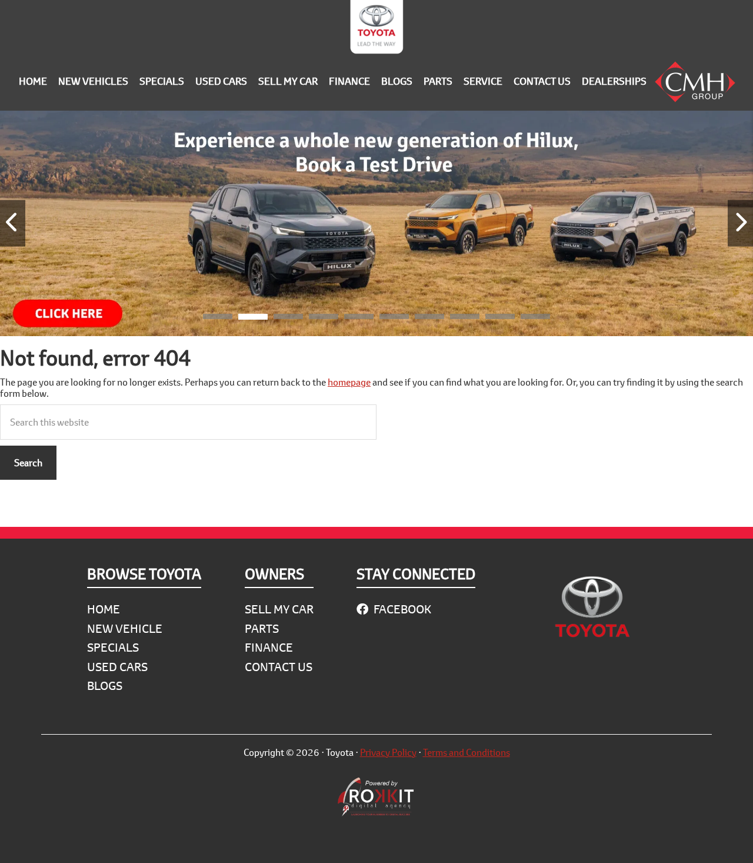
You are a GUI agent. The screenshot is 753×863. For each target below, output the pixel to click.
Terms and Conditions (466, 752)
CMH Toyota (376, 29)
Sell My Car (279, 609)
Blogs (104, 685)
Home (103, 609)
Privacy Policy (388, 752)
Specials (113, 647)
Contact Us (278, 667)
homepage (349, 382)
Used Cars (117, 667)
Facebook (401, 609)
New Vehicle (124, 628)
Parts (262, 628)
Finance (269, 647)
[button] (217, 318)
